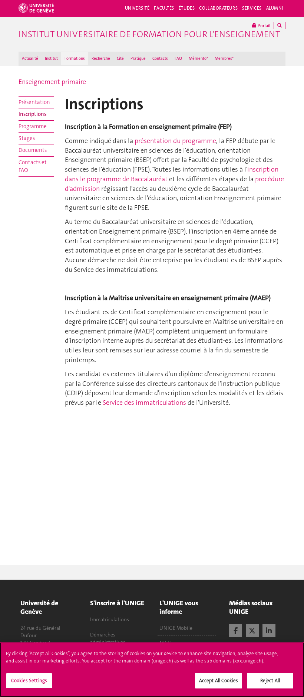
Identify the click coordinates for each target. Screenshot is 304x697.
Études (187, 8)
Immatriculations (109, 619)
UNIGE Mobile (175, 628)
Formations (75, 58)
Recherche (101, 58)
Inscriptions (32, 114)
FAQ (178, 58)
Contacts (160, 58)
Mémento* (198, 58)
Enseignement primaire (52, 81)
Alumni (274, 8)
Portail (263, 26)
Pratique (138, 58)
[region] (152, 669)
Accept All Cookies (218, 680)
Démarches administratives (107, 638)
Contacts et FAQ (33, 166)
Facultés (164, 8)
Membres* (224, 58)
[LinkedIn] (269, 630)
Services (252, 8)
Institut (51, 58)
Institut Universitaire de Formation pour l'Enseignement (149, 34)
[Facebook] (235, 630)
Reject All (270, 680)
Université (137, 8)
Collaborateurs (218, 8)
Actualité (30, 58)
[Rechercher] (279, 25)
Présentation (34, 102)
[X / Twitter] (252, 630)
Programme (33, 126)
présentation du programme (175, 140)
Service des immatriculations (144, 402)
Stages (27, 138)
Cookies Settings (29, 680)
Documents (33, 150)
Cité (120, 58)
